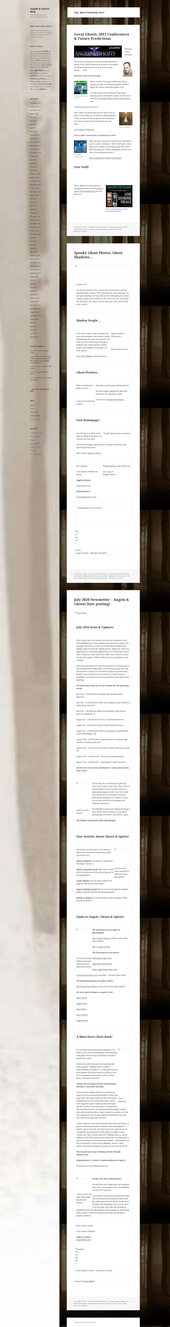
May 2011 (33, 287)
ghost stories (46, 70)
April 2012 (33, 248)
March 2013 (34, 213)
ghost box (44, 60)
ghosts (39, 70)
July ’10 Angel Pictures (101, 947)
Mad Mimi (89, 1281)
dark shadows (120, 574)
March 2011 (34, 294)
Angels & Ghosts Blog (39, 10)
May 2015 (33, 124)
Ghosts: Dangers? (84, 861)
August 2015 (34, 114)
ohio (39, 84)
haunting (34, 75)
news (48, 81)
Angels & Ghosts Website (98, 227)
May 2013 (33, 206)
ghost (38, 60)
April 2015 (33, 128)
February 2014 (35, 174)
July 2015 (33, 117)
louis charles (35, 81)
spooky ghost (103, 578)
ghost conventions (89, 229)
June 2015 (33, 121)
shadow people (93, 578)
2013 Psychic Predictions (84, 130)
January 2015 (34, 139)
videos (125, 1303)
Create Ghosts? (83, 881)
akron (31, 51)
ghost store (118, 576)
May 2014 (33, 167)
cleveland (34, 56)
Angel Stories (81, 1003)
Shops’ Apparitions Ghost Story (104, 969)
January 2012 (34, 259)
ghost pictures (98, 576)
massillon (43, 81)
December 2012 (35, 224)
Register (33, 405)
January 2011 (34, 302)
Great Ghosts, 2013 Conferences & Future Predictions (101, 36)
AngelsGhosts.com (83, 1240)
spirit (38, 89)
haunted (45, 73)
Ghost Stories (81, 998)
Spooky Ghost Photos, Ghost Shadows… (98, 254)
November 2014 (35, 146)
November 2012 (35, 227)
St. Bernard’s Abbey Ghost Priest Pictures (113, 98)
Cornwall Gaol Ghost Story (87, 975)
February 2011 (35, 298)
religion (34, 89)
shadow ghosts (83, 578)
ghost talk (33, 73)
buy (31, 56)
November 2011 (35, 266)
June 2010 (33, 326)
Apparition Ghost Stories (102, 964)
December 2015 (35, 103)
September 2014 (35, 153)
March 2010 (34, 337)
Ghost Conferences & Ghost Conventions (105, 158)
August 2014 (34, 156)
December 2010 (35, 305)
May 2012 (33, 245)
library (47, 79)
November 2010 (35, 309)
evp (50, 56)
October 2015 (34, 107)
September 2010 (35, 316)
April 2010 (33, 333)
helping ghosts (37, 78)
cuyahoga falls (41, 56)
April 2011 (33, 291)
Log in (32, 409)
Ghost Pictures (82, 1015)
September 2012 (35, 234)
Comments (35, 416)
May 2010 (33, 330)
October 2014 (34, 149)
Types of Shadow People (87, 889)
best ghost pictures (116, 227)
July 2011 (33, 280)
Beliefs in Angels (83, 898)
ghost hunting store (36, 65)
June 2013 (33, 202)
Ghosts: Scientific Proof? (87, 869)
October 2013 (34, 188)
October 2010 (34, 312)
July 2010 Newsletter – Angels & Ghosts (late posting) (101, 601)
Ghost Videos (81, 1009)
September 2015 (35, 110)
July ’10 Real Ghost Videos (86, 986)
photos (42, 86)
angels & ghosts (120, 1301)
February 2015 (35, 135)
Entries (34, 412)
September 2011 (35, 273)
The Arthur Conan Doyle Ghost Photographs (96, 820)
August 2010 (34, 319)
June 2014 (33, 163)
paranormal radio (34, 86)
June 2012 (33, 241)
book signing (46, 54)
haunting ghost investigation (44, 76)
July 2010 (33, 323)
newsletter (34, 84)
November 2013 (35, 185)
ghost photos (37, 67)
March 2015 (34, 131)
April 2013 (33, 209)
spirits (42, 89)
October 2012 (34, 231)
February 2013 (35, 216)
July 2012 (33, 238)
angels (46, 51)
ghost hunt (41, 62)
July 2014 (33, 160)
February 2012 (35, 255)
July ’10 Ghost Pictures (101, 938)
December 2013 (35, 181)
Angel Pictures (82, 1020)
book (39, 54)
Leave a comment (81, 231)
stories (119, 1303)
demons (46, 56)
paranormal (46, 84)
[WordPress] (103, 537)
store (47, 89)
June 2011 (33, 284)
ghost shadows (108, 576)
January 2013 (34, 220)
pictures (46, 86)
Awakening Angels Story (102, 958)
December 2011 (35, 263)
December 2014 (35, 142)
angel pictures (38, 51)
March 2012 (34, 252)
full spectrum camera (35, 58)
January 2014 (34, 178)
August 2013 (34, 195)
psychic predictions (116, 229)
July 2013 (33, 199)
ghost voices (40, 73)
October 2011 (34, 270)
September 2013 (35, 192)
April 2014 (33, 170)
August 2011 (34, 277)
